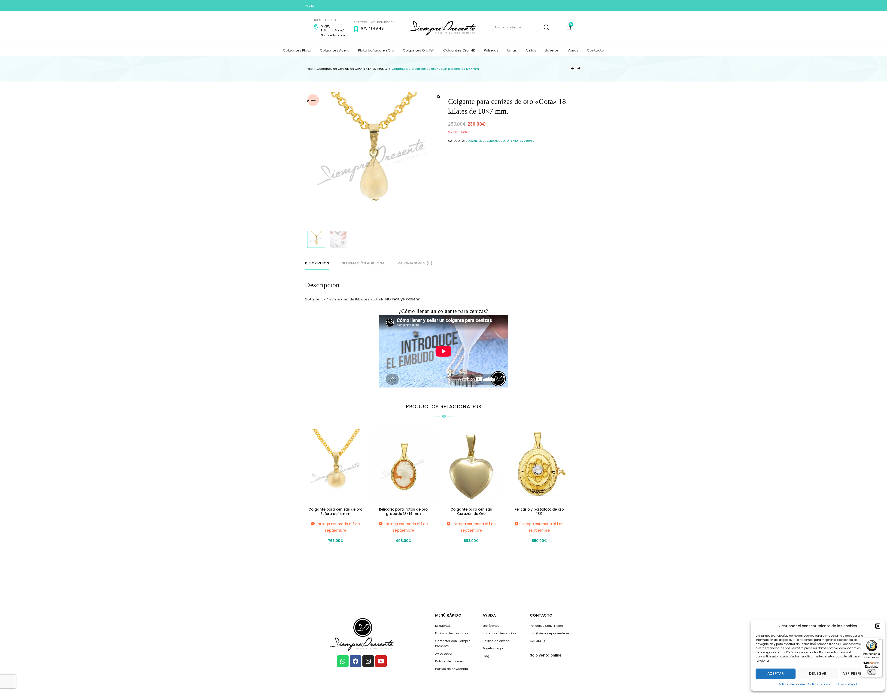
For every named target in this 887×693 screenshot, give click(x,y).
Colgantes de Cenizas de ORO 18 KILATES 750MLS (352, 69)
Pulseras (491, 50)
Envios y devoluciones (451, 633)
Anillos (531, 50)
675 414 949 (538, 641)
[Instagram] (368, 661)
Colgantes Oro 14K (459, 50)
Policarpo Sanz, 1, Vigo (546, 625)
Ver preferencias (860, 673)
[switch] (871, 672)
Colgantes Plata (297, 50)
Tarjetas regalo (494, 648)
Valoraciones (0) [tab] (415, 263)
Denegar (817, 673)
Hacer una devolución (499, 633)
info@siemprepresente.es (549, 633)
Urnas (512, 50)
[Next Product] (579, 68)
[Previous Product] (572, 68)
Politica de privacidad (823, 684)
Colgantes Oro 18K (418, 50)
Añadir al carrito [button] (335, 550)
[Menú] (879, 640)
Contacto (595, 50)
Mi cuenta (442, 625)
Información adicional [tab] (363, 263)
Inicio (309, 6)
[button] (877, 626)
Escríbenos (491, 625)
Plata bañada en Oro (376, 50)
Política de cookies (792, 684)
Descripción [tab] (317, 263)
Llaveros (552, 50)
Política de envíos (496, 641)
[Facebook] (355, 661)
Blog (486, 656)
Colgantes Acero (334, 50)
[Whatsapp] (343, 661)
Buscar (544, 27)
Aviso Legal (849, 684)
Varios (573, 50)
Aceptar (775, 673)
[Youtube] (381, 661)
